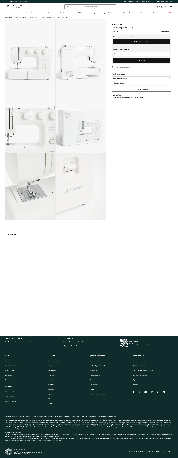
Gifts (142, 13)
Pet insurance (94, 380)
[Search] (67, 6)
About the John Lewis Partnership (143, 370)
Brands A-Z (51, 389)
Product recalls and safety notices (42, 416)
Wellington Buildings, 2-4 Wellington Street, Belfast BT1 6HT (22, 427)
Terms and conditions (11, 416)
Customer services (11, 366)
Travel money (94, 370)
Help (137, 1)
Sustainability (93, 416)
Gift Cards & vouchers (54, 361)
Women (7, 13)
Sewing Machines (47, 17)
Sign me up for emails (70, 346)
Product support (10, 370)
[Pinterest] (152, 393)
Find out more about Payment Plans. (15, 429)
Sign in (158, 6)
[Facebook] (133, 393)
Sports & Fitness (109, 13)
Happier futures (137, 380)
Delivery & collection (11, 392)
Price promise (9, 380)
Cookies (84, 416)
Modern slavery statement (62, 416)
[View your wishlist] (165, 6)
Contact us (8, 361)
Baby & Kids (78, 13)
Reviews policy (112, 416)
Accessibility (103, 416)
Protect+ (135, 384)
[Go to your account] (162, 6)
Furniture (48, 13)
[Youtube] (145, 393)
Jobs (134, 361)
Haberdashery (34, 17)
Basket (50, 380)
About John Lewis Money (98, 394)
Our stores (169, 1)
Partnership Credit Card (97, 366)
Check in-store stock (141, 41)
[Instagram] (158, 393)
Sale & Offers (169, 13)
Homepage (8, 17)
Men (17, 13)
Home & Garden (32, 13)
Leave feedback (11, 346)
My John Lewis (160, 1)
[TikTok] (164, 393)
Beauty (93, 13)
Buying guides (52, 370)
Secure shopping (25, 416)
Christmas (156, 13)
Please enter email (119, 54)
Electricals (63, 13)
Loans (92, 389)
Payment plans (94, 361)
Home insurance (95, 375)
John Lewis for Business (140, 375)
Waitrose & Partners (139, 366)
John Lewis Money (147, 1)
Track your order (10, 397)
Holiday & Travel (127, 13)
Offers (50, 399)
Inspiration (51, 394)
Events (50, 403)
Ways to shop (128, 1)
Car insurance (94, 384)
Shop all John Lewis (62, 17)
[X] (139, 393)
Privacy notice (76, 416)
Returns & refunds (10, 401)
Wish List (51, 384)
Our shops (8, 375)
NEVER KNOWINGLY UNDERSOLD (16, 1)
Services (50, 366)
